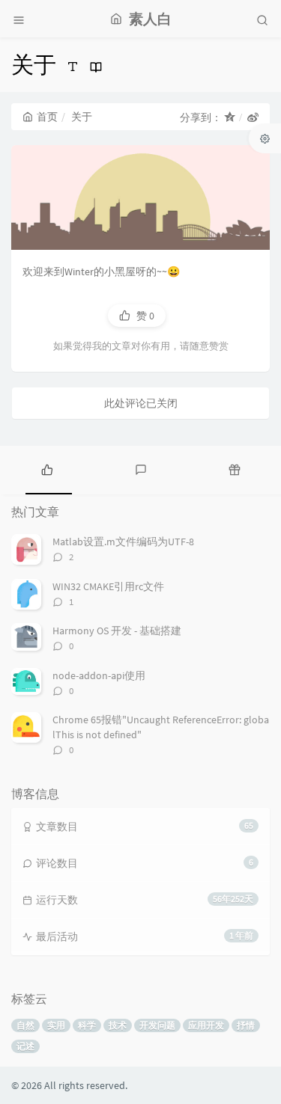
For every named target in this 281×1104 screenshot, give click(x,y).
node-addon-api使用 (98, 675)
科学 (87, 1025)
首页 (47, 116)
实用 (56, 1025)
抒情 (246, 1025)
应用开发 (206, 1025)
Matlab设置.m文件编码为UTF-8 (123, 541)
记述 (25, 1046)
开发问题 (157, 1025)
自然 (25, 1025)
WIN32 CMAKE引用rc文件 (108, 586)
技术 (118, 1025)
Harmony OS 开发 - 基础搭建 (116, 630)
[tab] (47, 468)
